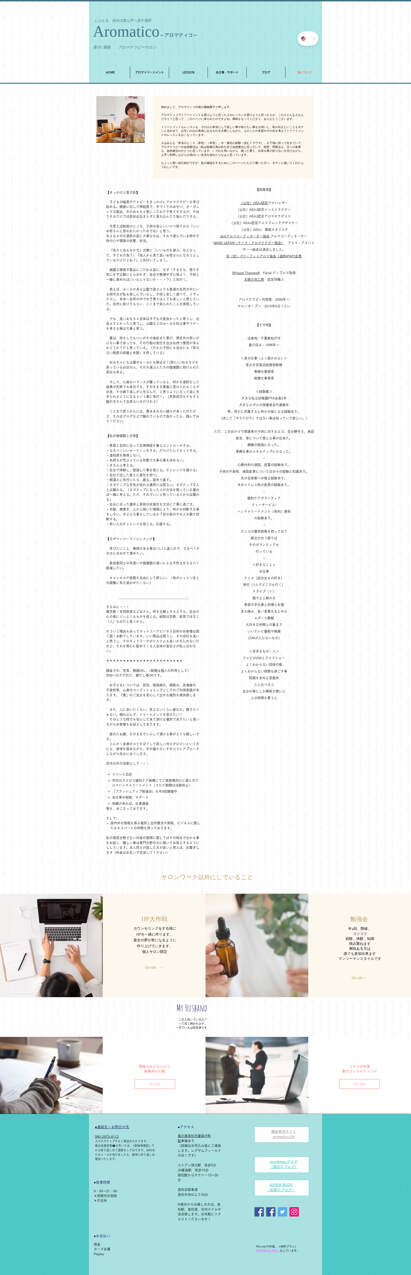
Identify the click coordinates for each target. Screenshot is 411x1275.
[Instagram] (294, 1211)
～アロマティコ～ (179, 35)
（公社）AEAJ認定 (254, 203)
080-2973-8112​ (107, 1136)
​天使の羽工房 (254, 279)
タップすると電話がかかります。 (127, 1141)
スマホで (100, 1141)
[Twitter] (282, 1211)
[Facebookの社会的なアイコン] (259, 1211)
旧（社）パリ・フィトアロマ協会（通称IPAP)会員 (264, 256)
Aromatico (126, 31)
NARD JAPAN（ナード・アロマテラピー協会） (248, 243)
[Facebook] (270, 1211)
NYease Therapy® (246, 273)
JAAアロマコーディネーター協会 (245, 236)
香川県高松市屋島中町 (194, 1136)
